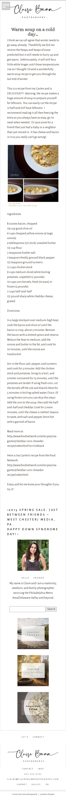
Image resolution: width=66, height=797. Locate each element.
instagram (32, 742)
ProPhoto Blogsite (47, 794)
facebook (10, 742)
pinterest (55, 742)
